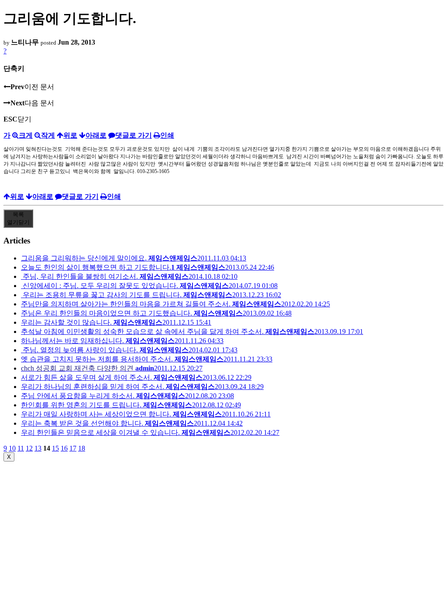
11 (20, 448)
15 (55, 448)
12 (29, 448)
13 (37, 448)
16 (64, 448)
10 (12, 448)
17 (72, 448)
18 (81, 448)
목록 (18, 218)
